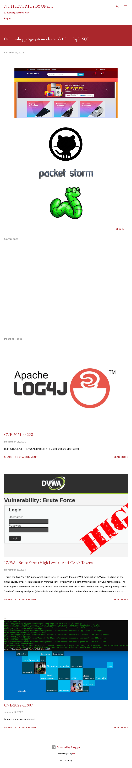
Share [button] (120, 228)
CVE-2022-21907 (18, 705)
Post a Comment (26, 456)
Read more (121, 456)
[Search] (118, 6)
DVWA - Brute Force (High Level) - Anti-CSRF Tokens (48, 562)
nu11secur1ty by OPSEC (28, 6)
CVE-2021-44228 (18, 434)
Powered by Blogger (68, 747)
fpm (73, 754)
